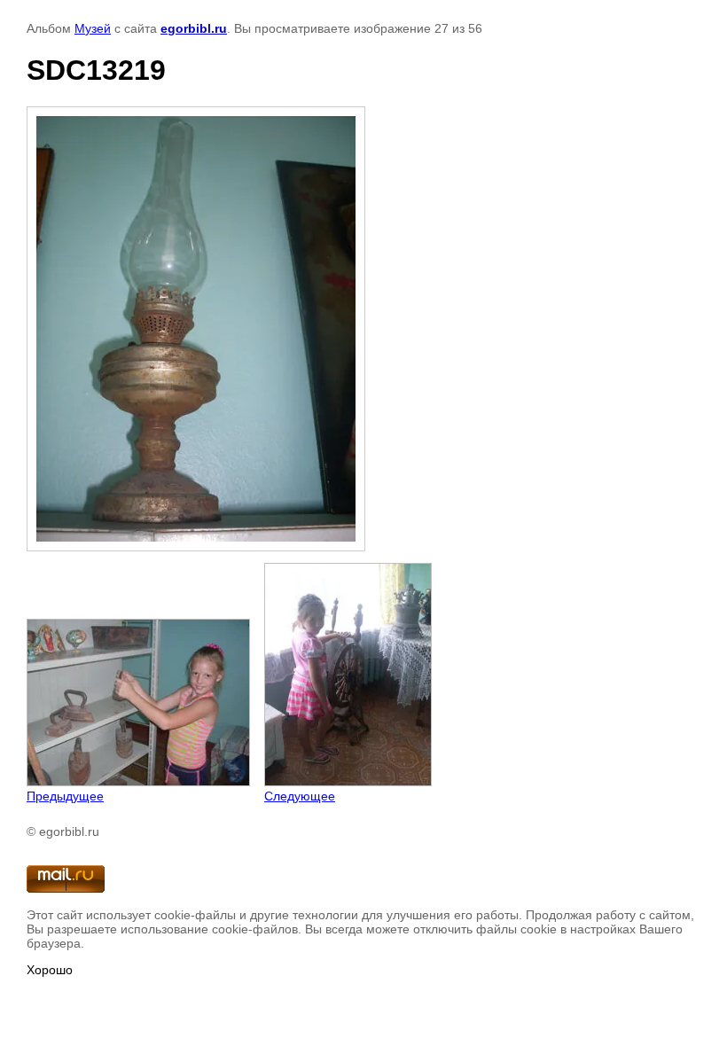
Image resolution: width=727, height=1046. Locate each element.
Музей (92, 28)
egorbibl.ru (193, 28)
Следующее (299, 796)
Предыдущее (65, 796)
